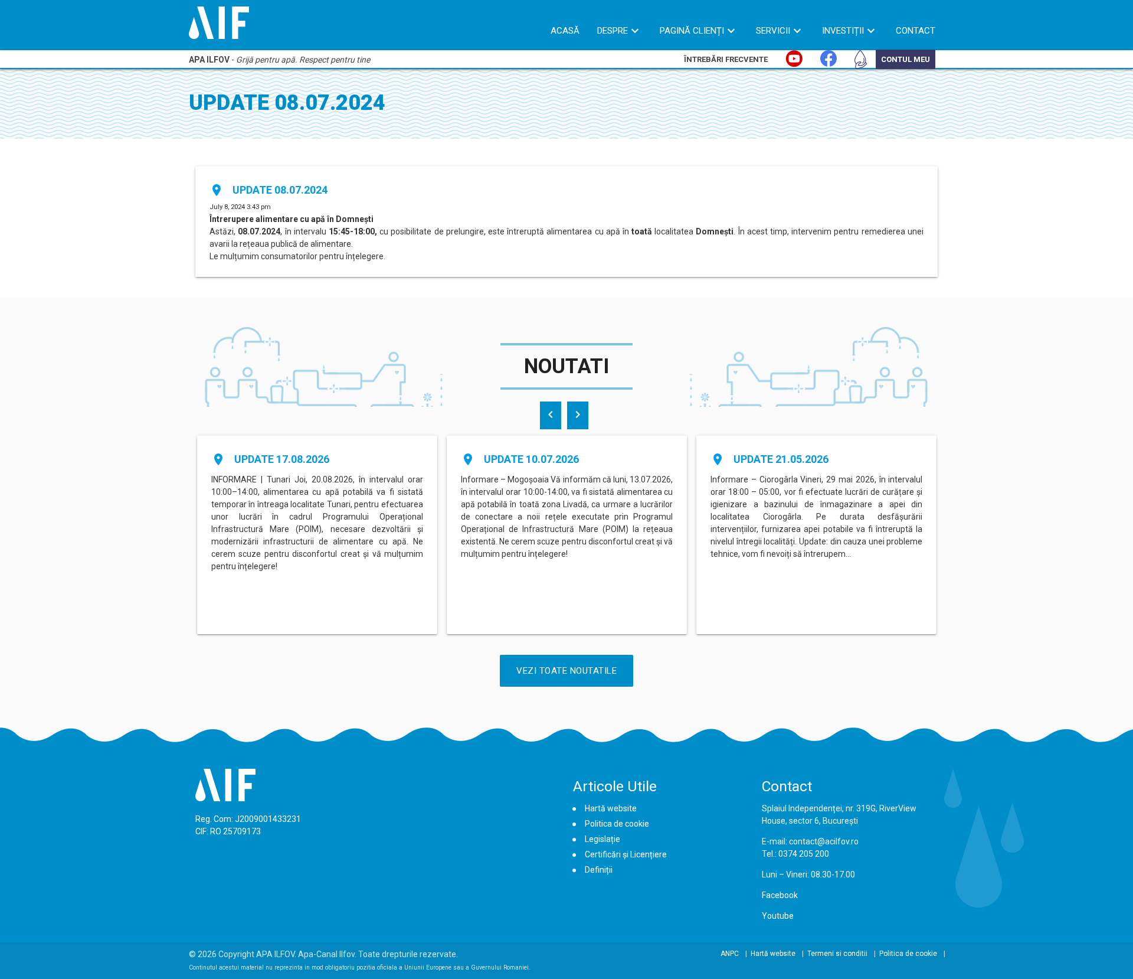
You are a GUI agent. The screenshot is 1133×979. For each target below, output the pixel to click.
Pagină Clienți (692, 30)
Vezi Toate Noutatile (566, 670)
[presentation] (550, 415)
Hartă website (611, 808)
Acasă (565, 30)
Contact (915, 30)
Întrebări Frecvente (726, 59)
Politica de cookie (617, 823)
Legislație (602, 839)
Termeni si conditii (837, 953)
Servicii (773, 30)
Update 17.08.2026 (281, 459)
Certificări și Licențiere (626, 854)
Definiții (599, 869)
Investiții (843, 30)
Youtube (778, 916)
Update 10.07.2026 (531, 459)
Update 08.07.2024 (280, 190)
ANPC (730, 953)
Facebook (780, 895)
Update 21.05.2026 (781, 459)
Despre (612, 30)
